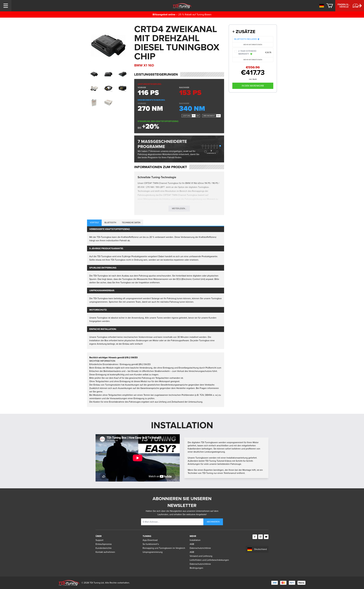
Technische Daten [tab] (131, 222)
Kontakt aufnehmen (105, 552)
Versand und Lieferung (201, 556)
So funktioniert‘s (151, 544)
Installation (195, 540)
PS (194, 115)
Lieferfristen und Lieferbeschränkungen (209, 560)
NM (218, 115)
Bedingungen (196, 568)
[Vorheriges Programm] (205, 151)
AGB (192, 544)
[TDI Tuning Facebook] (255, 536)
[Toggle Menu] (5, 5)
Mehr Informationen (252, 44)
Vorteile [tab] (94, 222)
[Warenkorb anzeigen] (329, 5)
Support (99, 540)
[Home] (182, 5)
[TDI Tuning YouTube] (266, 536)
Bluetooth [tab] (110, 222)
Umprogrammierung (153, 552)
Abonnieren (213, 521)
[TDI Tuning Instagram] (260, 536)
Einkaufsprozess (104, 544)
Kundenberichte (104, 548)
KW (197, 115)
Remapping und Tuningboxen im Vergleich (164, 548)
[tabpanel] (155, 287)
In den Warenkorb (253, 85)
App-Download (150, 540)
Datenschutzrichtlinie (200, 548)
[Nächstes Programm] (217, 151)
